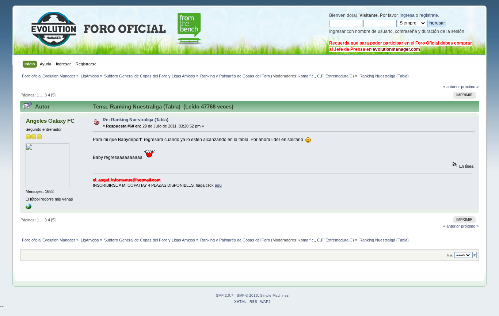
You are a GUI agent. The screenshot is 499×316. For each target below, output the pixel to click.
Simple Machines (274, 295)
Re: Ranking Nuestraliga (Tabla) (135, 119)
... (42, 95)
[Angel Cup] (28, 208)
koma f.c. (306, 76)
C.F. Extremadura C (335, 76)
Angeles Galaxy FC (50, 121)
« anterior (451, 86)
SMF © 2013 (247, 295)
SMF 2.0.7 (224, 295)
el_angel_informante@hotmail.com (126, 180)
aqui (218, 185)
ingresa (407, 15)
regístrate (428, 15)
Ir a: (450, 255)
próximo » (470, 86)
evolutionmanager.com (396, 49)
